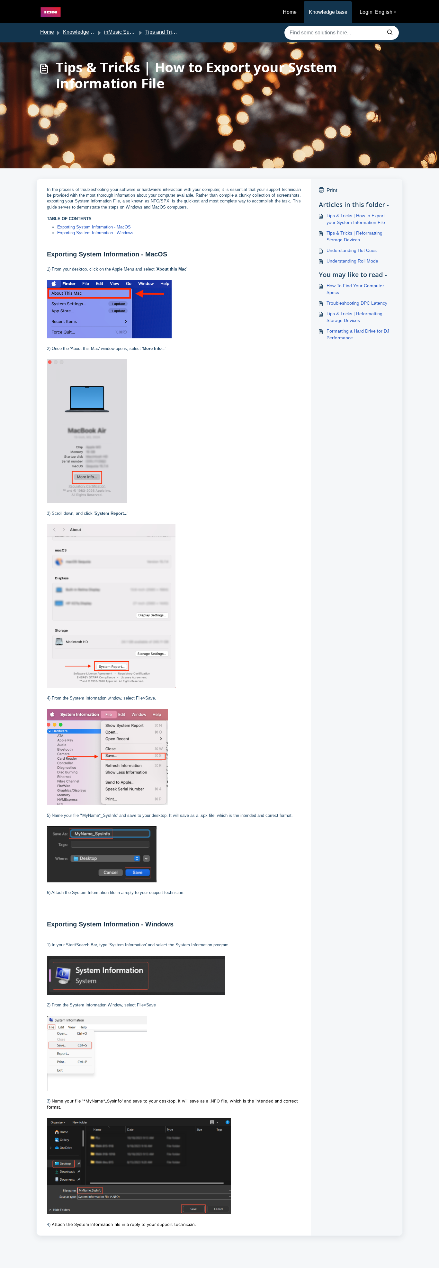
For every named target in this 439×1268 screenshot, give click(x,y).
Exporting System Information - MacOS (94, 227)
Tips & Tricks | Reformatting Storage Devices (354, 236)
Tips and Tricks (162, 32)
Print (332, 190)
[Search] (390, 33)
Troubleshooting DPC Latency (357, 303)
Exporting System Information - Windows (95, 232)
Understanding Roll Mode (352, 260)
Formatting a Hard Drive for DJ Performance (358, 334)
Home (290, 12)
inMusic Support (122, 32)
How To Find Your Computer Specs (355, 289)
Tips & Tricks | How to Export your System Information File (356, 219)
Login (366, 12)
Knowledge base (328, 12)
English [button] (383, 12)
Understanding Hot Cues (352, 250)
